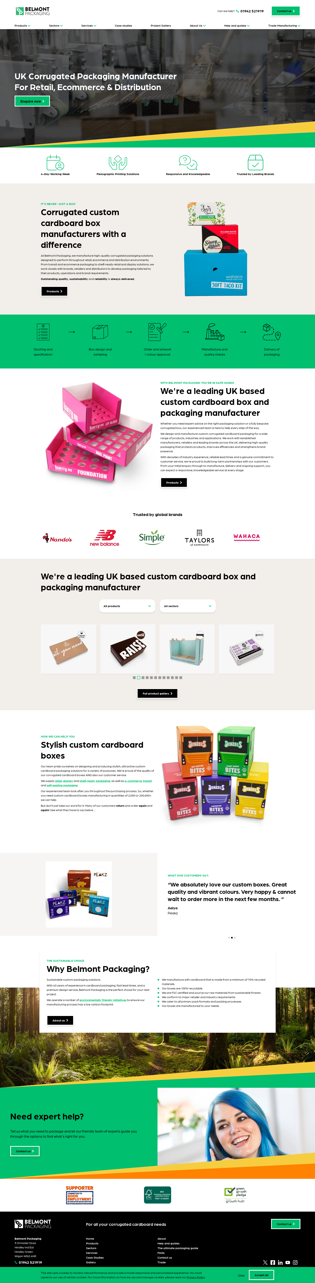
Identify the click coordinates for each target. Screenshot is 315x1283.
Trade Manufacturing (282, 25)
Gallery (91, 1262)
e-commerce (133, 780)
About (162, 1238)
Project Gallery (161, 25)
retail (58, 780)
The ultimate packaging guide (178, 1248)
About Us (196, 25)
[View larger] (68, 649)
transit (147, 780)
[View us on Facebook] (273, 1262)
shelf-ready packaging (94, 780)
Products (21, 25)
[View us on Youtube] (287, 1262)
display (68, 780)
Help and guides (235, 25)
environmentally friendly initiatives (103, 1000)
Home (90, 1238)
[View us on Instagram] (295, 1262)
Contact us (165, 1257)
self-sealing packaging (62, 785)
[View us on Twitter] (265, 1262)
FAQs (161, 1252)
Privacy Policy (196, 1277)
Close (241, 1275)
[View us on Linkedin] (280, 1262)
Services (87, 25)
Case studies (123, 25)
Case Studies (95, 1257)
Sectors (54, 25)
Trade (162, 1262)
